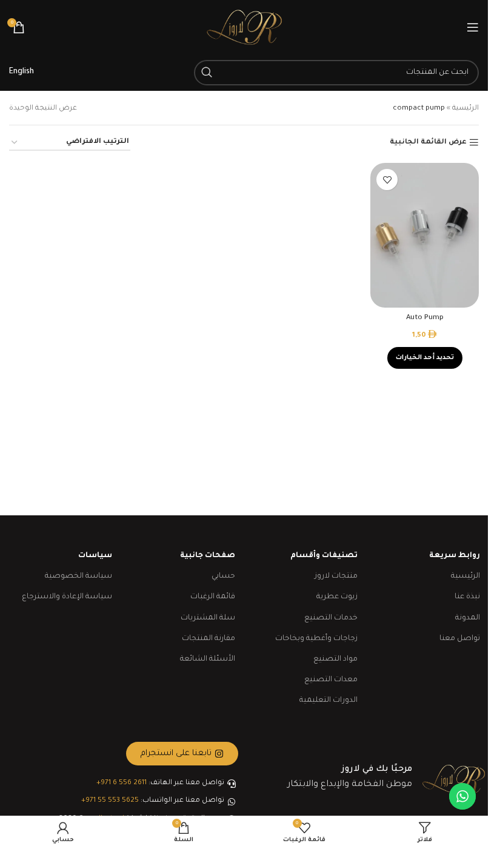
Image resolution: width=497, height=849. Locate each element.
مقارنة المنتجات (208, 639)
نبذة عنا (467, 597)
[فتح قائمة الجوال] (473, 27)
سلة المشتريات (208, 618)
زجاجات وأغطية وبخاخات (316, 639)
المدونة (467, 618)
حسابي (223, 576)
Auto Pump (425, 318)
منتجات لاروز (336, 576)
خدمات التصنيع (331, 618)
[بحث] (206, 72)
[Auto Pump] (424, 235)
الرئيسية (465, 109)
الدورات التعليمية (328, 700)
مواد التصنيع (335, 659)
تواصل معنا (459, 639)
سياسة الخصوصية (78, 576)
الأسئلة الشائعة (207, 659)
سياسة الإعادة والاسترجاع (67, 597)
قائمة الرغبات (212, 597)
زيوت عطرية (337, 597)
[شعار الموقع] (244, 28)
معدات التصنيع (331, 680)
